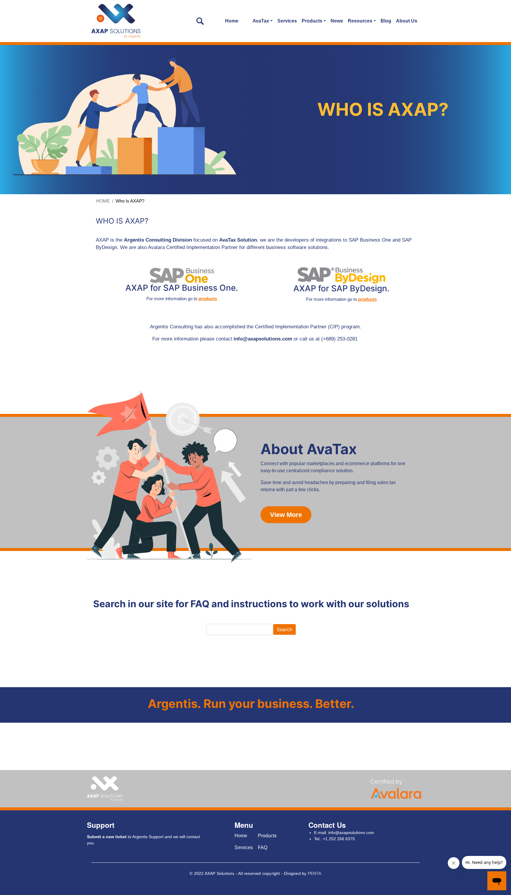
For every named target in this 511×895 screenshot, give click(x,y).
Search (284, 629)
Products (267, 835)
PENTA (314, 873)
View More (286, 514)
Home (231, 20)
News (337, 20)
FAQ (262, 847)
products (207, 298)
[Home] (116, 21)
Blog (386, 20)
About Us (406, 20)
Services (287, 20)
